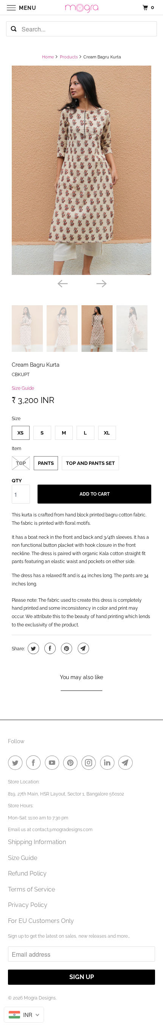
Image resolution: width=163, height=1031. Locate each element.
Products (69, 57)
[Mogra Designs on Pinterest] (72, 762)
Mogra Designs (40, 998)
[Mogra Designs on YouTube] (53, 762)
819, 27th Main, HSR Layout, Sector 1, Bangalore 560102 (66, 794)
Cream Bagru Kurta (36, 364)
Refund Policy (27, 873)
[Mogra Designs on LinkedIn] (109, 762)
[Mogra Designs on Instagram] (90, 762)
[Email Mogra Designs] (127, 762)
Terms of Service (31, 889)
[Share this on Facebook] (49, 648)
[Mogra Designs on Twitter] (16, 762)
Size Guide (23, 388)
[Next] (101, 283)
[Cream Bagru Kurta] (81, 170)
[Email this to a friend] (82, 648)
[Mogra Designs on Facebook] (35, 762)
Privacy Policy (27, 905)
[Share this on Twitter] (32, 648)
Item (16, 448)
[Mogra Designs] (81, 7)
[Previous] (61, 283)
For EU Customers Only (41, 920)
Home (48, 57)
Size (16, 418)
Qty (17, 480)
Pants (46, 463)
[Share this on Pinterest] (65, 648)
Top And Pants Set (90, 463)
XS (20, 433)
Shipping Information (37, 842)
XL (107, 433)
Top (21, 463)
